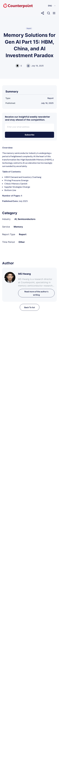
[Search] (48, 13)
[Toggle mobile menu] (54, 13)
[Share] (42, 13)
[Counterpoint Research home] (12, 6)
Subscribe (29, 135)
